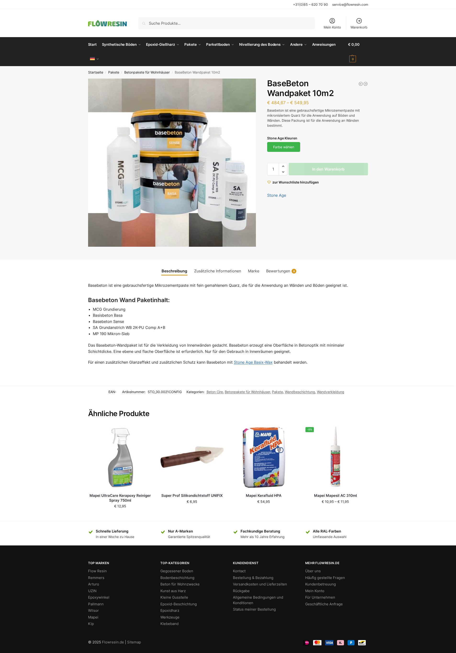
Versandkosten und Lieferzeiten (260, 584)
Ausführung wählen (335, 512)
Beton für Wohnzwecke (180, 584)
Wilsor (93, 610)
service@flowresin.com (350, 4)
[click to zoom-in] (172, 163)
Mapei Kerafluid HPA (263, 495)
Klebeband (169, 623)
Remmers (96, 577)
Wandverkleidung (330, 392)
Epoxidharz (169, 610)
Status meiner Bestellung (254, 609)
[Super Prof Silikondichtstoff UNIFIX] (192, 457)
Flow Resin (97, 571)
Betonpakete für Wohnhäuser (147, 72)
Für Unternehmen (320, 597)
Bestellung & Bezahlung (253, 577)
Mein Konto (332, 27)
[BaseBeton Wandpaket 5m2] (360, 83)
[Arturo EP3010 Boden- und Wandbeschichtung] (365, 83)
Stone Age (276, 195)
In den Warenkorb (328, 169)
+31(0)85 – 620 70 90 (310, 4)
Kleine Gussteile (174, 597)
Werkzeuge (170, 617)
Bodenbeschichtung (177, 577)
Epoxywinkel (98, 597)
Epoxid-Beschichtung (178, 604)
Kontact (239, 571)
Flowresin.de (113, 642)
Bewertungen (280, 271)
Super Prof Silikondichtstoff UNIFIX (192, 495)
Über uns (313, 571)
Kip (91, 623)
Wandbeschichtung (300, 392)
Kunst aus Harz (173, 591)
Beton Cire (215, 392)
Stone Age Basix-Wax (253, 362)
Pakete (113, 72)
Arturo (93, 584)
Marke (253, 271)
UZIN (92, 591)
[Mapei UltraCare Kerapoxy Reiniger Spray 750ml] (120, 457)
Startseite (95, 72)
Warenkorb (358, 27)
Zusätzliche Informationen (217, 271)
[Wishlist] (145, 431)
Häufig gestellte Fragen (325, 577)
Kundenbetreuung (320, 584)
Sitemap (134, 642)
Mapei (93, 617)
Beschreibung (174, 271)
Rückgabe (241, 591)
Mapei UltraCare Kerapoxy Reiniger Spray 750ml (120, 498)
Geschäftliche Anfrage (324, 604)
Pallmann (96, 604)
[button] (283, 166)
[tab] (174, 271)
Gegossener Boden (176, 571)
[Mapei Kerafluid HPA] (263, 457)
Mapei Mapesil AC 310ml (335, 495)
